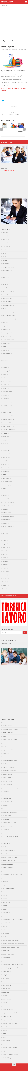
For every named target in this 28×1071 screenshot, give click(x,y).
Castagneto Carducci (7, 298)
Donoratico (5, 343)
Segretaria (4, 722)
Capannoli (4, 277)
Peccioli (4, 443)
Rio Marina (4, 488)
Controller (4, 930)
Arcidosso (4, 236)
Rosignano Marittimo (7, 502)
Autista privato (5, 992)
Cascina (4, 294)
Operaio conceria (6, 1006)
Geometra (4, 795)
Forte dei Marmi (6, 353)
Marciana (4, 398)
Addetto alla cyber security (8, 847)
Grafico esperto (6, 843)
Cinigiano (4, 326)
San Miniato (5, 509)
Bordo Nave (5, 246)
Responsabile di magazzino (8, 850)
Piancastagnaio (5, 450)
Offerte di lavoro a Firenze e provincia (9, 170)
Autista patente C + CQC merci (9, 822)
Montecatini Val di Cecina (8, 419)
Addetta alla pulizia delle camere (9, 739)
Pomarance (5, 467)
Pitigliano (4, 464)
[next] (24, 129)
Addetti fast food (6, 753)
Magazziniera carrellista (7, 750)
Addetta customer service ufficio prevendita (12, 919)
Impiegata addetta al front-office (10, 729)
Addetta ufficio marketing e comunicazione (12, 874)
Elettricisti (4, 1030)
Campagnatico (5, 263)
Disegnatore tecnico (7, 781)
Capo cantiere (5, 933)
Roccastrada (5, 499)
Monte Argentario (6, 416)
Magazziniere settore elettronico (10, 1013)
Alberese (4, 232)
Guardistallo (5, 364)
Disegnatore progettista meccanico (10, 968)
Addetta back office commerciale (10, 923)
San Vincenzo (5, 512)
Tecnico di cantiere (6, 961)
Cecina (3, 322)
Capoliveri (4, 281)
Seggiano (4, 544)
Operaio (4, 757)
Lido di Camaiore (6, 381)
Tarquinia (4, 561)
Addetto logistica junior (7, 971)
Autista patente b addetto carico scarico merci (12, 964)
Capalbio (4, 274)
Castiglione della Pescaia (8, 319)
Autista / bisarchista (7, 784)
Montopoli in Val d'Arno (7, 429)
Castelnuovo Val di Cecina (8, 315)
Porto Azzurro (5, 478)
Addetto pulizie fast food (8, 1016)
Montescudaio (5, 422)
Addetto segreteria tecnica (8, 871)
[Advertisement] (14, 21)
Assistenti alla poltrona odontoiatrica (10, 947)
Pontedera (4, 474)
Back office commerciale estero (9, 1023)
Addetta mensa (6, 957)
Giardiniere (4, 746)
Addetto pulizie (5, 950)
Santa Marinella (6, 530)
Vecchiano (4, 571)
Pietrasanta (5, 454)
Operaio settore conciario (8, 767)
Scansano (4, 537)
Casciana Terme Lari (7, 291)
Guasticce (4, 367)
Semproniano (5, 547)
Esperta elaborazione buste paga (10, 836)
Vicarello (4, 582)
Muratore (4, 905)
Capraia (4, 284)
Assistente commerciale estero (9, 857)
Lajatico (4, 377)
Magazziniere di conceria (8, 888)
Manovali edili (5, 791)
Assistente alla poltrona (7, 867)
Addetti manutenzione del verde (9, 812)
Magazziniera (5, 829)
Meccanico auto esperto (8, 916)
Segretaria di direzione (7, 808)
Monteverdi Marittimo (7, 426)
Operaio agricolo (6, 988)
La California (5, 374)
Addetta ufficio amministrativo (9, 770)
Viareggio (4, 578)
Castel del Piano (6, 301)
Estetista (4, 995)
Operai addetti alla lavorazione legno (10, 788)
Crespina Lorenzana (7, 339)
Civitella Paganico (6, 333)
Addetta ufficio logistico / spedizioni (10, 1058)
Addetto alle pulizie (12, 130)
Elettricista (4, 743)
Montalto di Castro (6, 412)
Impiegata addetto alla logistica (9, 1026)
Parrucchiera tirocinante (7, 826)
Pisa (3, 461)
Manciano (4, 395)
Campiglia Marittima (7, 267)
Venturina (4, 575)
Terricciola (4, 564)
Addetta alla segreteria (7, 864)
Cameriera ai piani (6, 815)
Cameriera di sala (6, 902)
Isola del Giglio (5, 371)
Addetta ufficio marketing (8, 802)
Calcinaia (4, 256)
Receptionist (5, 805)
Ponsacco (4, 471)
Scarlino (4, 540)
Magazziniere (5, 819)
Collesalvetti (4, 5)
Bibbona (4, 239)
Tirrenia (4, 568)
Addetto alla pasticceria (7, 732)
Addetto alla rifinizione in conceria (10, 1054)
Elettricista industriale (7, 774)
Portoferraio (5, 485)
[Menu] (26, 2)
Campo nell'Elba (6, 270)
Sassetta (4, 533)
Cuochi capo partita (6, 1040)
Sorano (4, 550)
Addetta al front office (7, 1009)
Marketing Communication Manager (10, 940)
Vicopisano (4, 585)
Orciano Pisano (5, 436)
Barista (4, 736)
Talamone (4, 557)
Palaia (3, 440)
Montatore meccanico (7, 777)
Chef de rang (5, 1037)
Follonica (4, 350)
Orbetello (4, 433)
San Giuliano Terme (6, 506)
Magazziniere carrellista (7, 1020)
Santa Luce (4, 523)
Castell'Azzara (5, 308)
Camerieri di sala (6, 1044)
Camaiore (4, 260)
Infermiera (4, 878)
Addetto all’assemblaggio (8, 954)
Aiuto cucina (5, 898)
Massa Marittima (6, 405)
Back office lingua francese (8, 860)
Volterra (4, 589)
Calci (3, 253)
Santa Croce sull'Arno (7, 516)
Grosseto (4, 360)
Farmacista (5, 840)
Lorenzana (4, 388)
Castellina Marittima (7, 312)
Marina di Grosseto (6, 402)
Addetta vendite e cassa (8, 725)
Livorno (4, 384)
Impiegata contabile (7, 853)
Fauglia (4, 346)
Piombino (4, 457)
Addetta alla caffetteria (7, 833)
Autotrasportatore (6, 999)
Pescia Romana (6, 447)
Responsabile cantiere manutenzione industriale (13, 892)
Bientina (4, 243)
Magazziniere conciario (7, 1051)
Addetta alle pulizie (6, 798)
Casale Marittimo (6, 288)
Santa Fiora (5, 519)
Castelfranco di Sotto (7, 305)
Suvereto (4, 554)
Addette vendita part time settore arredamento (13, 943)
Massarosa (5, 409)
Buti (3, 249)
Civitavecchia (5, 329)
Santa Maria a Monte (7, 526)
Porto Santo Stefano (7, 481)
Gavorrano (4, 357)
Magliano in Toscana (7, 391)
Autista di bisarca (6, 912)
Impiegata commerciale (7, 975)
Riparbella (4, 495)
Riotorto (4, 492)
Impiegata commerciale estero (9, 760)
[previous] (1, 129)
